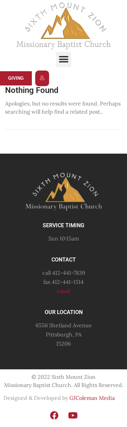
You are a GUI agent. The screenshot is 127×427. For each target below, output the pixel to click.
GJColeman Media (91, 397)
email (63, 291)
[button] (63, 59)
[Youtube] (72, 415)
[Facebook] (54, 415)
